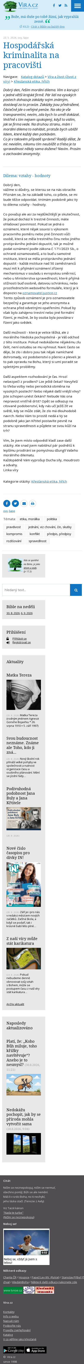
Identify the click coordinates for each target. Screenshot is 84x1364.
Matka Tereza (19, 675)
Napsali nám (11, 1321)
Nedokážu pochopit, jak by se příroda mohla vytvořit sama (23, 1116)
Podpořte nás (12, 1326)
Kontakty (8, 1312)
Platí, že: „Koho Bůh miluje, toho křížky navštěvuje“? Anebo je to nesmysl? (21, 1053)
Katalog (8, 1335)
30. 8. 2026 (13, 613)
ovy (20, 37)
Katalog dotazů (32, 76)
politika (52, 519)
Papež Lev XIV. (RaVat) (45, 1277)
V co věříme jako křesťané (19, 1339)
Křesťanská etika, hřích (32, 81)
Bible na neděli (20, 606)
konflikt (35, 534)
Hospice (24, 1277)
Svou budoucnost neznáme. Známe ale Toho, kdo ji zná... (22, 745)
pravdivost (13, 527)
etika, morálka (30, 519)
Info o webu (11, 1316)
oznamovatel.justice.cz (39, 293)
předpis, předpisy (59, 534)
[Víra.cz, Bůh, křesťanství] (20, 6)
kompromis (14, 534)
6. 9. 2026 (27, 613)
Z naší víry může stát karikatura (21, 941)
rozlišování (13, 541)
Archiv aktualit (15, 1004)
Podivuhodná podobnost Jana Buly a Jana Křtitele (20, 795)
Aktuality (14, 661)
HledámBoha (20, 1282)
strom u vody (30, 567)
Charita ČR (9, 1277)
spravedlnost (38, 541)
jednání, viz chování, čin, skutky (50, 527)
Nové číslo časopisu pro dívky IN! (18, 853)
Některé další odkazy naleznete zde (54, 1282)
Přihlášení (16, 632)
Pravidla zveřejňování (17, 1330)
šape (26, 37)
